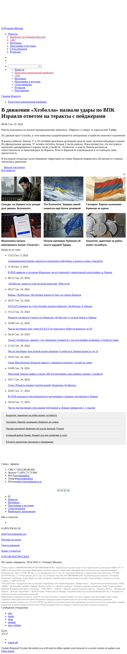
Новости (13, 34)
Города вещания (10, 545)
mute (10, 619)
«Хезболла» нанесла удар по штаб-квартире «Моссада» (39, 283)
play (10, 613)
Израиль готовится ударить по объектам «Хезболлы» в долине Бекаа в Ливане (52, 317)
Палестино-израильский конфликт (27, 101)
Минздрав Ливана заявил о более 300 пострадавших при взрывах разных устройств (55, 373)
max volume (14, 625)
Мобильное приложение (22, 511)
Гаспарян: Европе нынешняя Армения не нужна (32, 422)
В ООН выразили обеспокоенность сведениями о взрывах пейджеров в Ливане (53, 396)
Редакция (15, 51)
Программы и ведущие (23, 45)
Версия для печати (14, 167)
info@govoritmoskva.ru (29, 481)
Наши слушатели (11, 550)
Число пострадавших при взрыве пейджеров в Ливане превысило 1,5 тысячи (51, 407)
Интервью (15, 42)
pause (11, 616)
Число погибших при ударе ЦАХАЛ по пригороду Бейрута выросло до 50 (50, 328)
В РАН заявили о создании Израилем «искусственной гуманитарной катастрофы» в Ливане (60, 272)
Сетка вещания (18, 48)
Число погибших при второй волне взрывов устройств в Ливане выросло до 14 (53, 351)
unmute (12, 622)
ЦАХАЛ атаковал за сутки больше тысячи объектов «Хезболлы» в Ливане (50, 306)
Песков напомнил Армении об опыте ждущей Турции (35, 428)
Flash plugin (7, 651)
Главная (5, 96)
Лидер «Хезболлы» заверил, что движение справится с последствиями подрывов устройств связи (63, 340)
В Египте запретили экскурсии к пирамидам (29, 441)
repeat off (13, 642)
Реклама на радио (11, 539)
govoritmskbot (21, 475)
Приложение (22, 90)
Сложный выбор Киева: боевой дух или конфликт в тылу (36, 435)
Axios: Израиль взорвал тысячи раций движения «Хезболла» (42, 385)
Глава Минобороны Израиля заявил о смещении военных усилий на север (50, 362)
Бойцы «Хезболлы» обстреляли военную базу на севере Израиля (44, 294)
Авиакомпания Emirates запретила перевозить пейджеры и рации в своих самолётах (55, 261)
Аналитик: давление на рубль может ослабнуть (31, 415)
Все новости (8, 170)
